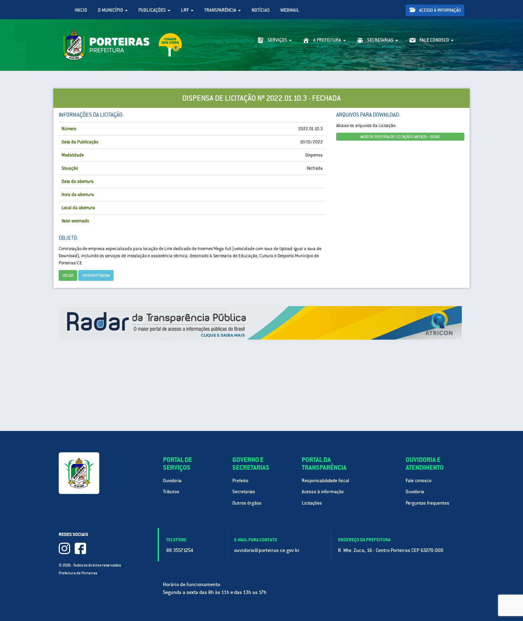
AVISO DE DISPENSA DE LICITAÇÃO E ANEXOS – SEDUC (400, 136)
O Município (111, 10)
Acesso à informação (439, 10)
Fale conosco (419, 481)
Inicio (81, 10)
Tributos (171, 492)
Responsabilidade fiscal (325, 481)
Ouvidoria (172, 481)
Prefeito (240, 481)
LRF (185, 10)
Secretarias (243, 492)
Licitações (312, 503)
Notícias (261, 10)
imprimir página (96, 275)
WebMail (289, 10)
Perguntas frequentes (427, 503)
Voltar (68, 275)
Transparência (220, 10)
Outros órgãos (247, 503)
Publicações (152, 10)
